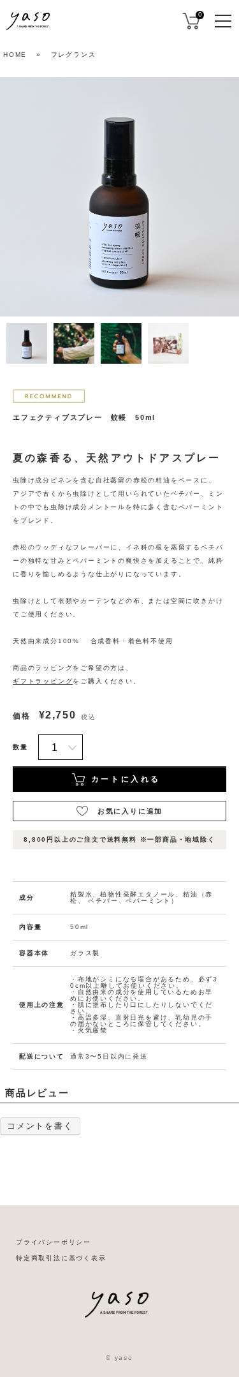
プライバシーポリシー (53, 1242)
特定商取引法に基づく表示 (61, 1258)
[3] (121, 342)
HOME (15, 54)
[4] (168, 342)
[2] (74, 342)
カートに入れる (126, 779)
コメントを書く (40, 1126)
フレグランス (73, 54)
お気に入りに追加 (130, 811)
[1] (26, 342)
